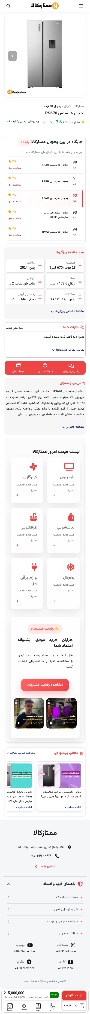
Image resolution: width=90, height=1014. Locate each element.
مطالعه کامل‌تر (75, 427)
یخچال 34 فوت (52, 106)
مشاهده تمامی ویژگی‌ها (69, 311)
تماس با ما (47, 866)
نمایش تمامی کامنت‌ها (70, 350)
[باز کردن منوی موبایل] (80, 5)
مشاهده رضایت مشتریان (45, 685)
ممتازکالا (79, 106)
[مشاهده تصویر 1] (45, 56)
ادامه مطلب (74, 807)
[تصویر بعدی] (12, 56)
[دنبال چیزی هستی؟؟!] (8, 6)
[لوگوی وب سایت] (45, 6)
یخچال (68, 106)
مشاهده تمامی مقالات (22, 753)
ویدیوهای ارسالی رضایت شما (22, 121)
